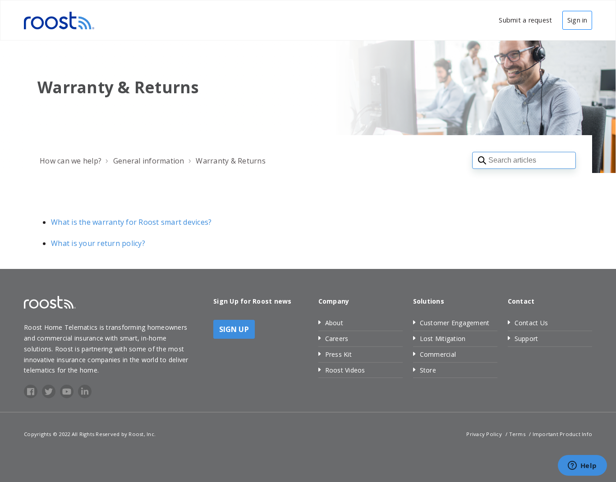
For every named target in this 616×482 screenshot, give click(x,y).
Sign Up (234, 329)
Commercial (438, 354)
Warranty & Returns (231, 161)
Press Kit (338, 354)
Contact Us (531, 322)
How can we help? (70, 161)
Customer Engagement (455, 322)
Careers (337, 338)
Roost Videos (345, 370)
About (334, 322)
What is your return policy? (98, 243)
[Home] (59, 19)
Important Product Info (563, 434)
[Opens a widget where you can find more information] (582, 466)
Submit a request (525, 20)
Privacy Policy (484, 434)
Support (526, 338)
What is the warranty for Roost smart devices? (131, 222)
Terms (517, 434)
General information (148, 161)
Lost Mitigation (443, 338)
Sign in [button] (577, 20)
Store (428, 370)
